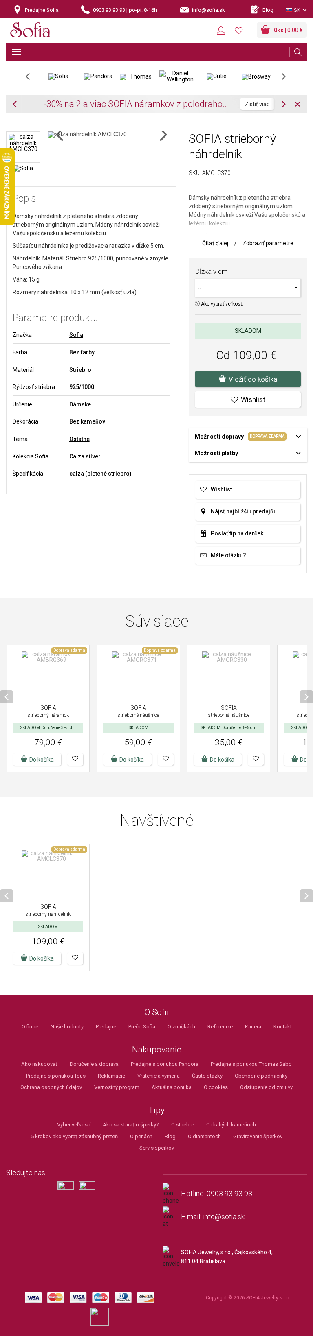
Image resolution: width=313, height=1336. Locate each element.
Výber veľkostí (73, 1125)
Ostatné (79, 439)
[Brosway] (256, 76)
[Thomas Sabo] (137, 76)
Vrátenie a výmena (158, 1076)
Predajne (106, 1027)
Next (166, 680)
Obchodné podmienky (261, 1076)
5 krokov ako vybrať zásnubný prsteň (74, 1136)
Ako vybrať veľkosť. (221, 304)
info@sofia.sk (224, 1216)
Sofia (76, 335)
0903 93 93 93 (229, 1193)
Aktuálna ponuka (172, 1087)
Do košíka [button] (131, 759)
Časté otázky (207, 1076)
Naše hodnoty (67, 1027)
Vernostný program (116, 1087)
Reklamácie (111, 1076)
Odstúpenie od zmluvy (266, 1087)
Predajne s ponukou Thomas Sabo (251, 1064)
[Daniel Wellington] (177, 76)
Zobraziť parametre (267, 243)
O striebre (182, 1125)
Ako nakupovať (39, 1064)
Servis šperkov (156, 1148)
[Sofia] (30, 31)
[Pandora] (98, 76)
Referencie (220, 1027)
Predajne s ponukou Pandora (164, 1064)
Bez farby (82, 352)
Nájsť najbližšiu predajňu (244, 511)
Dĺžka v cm (211, 271)
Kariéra (253, 1027)
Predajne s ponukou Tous (56, 1076)
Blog (170, 1136)
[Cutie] (216, 76)
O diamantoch (204, 1136)
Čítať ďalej (215, 243)
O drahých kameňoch (231, 1125)
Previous (117, 680)
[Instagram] (89, 1193)
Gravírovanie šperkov (257, 1136)
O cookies (216, 1087)
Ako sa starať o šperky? (131, 1125)
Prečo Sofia (141, 1027)
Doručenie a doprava (94, 1064)
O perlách (141, 1136)
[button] (75, 759)
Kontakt (282, 1027)
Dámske (80, 404)
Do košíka (41, 759)
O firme (30, 1027)
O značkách (181, 1027)
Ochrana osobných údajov (51, 1087)
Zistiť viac (29, 104)
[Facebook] (67, 1193)
